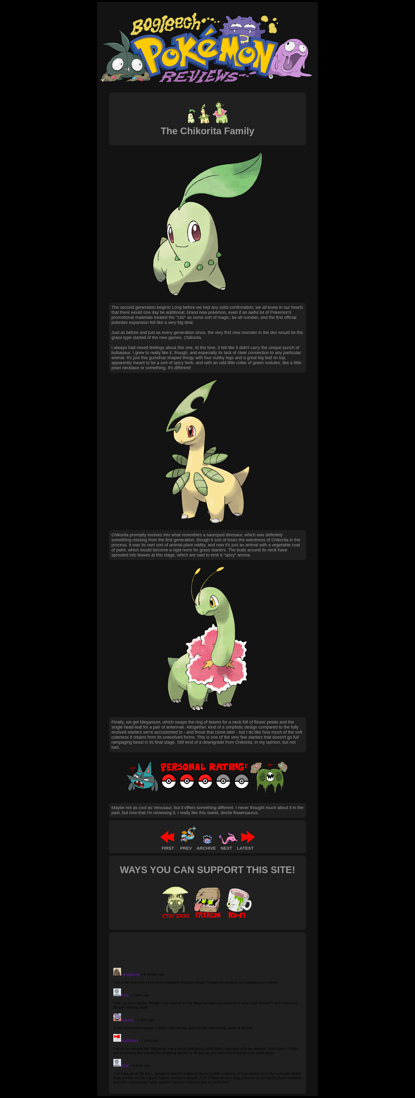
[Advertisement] (198, 949)
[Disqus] (207, 1026)
